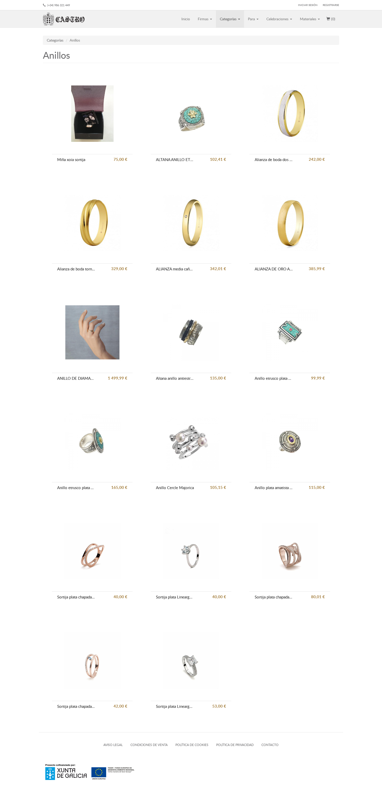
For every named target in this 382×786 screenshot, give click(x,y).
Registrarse (331, 5)
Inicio (185, 18)
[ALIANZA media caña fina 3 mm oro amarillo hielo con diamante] (191, 223)
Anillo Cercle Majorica (175, 487)
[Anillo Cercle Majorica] (191, 442)
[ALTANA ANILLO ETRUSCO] (191, 113)
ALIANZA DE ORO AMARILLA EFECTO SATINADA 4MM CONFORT (274, 268)
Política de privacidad (235, 745)
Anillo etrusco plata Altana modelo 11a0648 (76, 487)
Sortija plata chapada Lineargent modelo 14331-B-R (76, 706)
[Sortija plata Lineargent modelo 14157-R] (191, 660)
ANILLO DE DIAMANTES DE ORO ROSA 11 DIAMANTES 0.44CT (76, 378)
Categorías (229, 18)
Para (252, 18)
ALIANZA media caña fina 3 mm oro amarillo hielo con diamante (175, 268)
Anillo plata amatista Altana (274, 487)
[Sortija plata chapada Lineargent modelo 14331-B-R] (92, 660)
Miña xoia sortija (71, 159)
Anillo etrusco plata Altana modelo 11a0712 (274, 378)
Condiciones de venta (149, 745)
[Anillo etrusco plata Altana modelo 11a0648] (92, 442)
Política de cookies (191, 745)
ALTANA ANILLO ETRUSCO (175, 159)
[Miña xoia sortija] (92, 113)
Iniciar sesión (308, 5)
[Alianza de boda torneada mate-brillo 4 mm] (92, 223)
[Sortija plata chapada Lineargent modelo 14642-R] (92, 551)
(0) (332, 18)
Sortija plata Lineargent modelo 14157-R (175, 706)
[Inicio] (65, 18)
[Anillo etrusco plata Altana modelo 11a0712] (290, 332)
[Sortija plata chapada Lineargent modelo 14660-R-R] (290, 551)
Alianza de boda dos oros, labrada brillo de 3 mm (274, 159)
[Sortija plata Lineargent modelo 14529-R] (191, 551)
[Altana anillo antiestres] (191, 332)
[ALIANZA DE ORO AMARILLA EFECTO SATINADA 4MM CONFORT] (290, 223)
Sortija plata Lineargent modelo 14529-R (175, 597)
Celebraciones (277, 18)
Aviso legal (113, 745)
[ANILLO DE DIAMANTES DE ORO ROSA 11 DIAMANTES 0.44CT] (92, 332)
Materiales (308, 18)
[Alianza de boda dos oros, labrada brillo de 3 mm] (290, 113)
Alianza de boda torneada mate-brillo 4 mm (76, 268)
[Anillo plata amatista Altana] (290, 442)
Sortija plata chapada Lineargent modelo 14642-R (76, 597)
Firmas (203, 18)
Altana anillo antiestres (175, 378)
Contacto (270, 745)
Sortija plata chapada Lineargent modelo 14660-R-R (274, 597)
